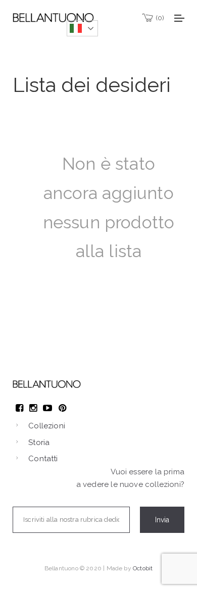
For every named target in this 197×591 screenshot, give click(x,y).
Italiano (82, 28)
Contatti (43, 458)
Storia (39, 442)
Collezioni (46, 425)
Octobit (143, 568)
